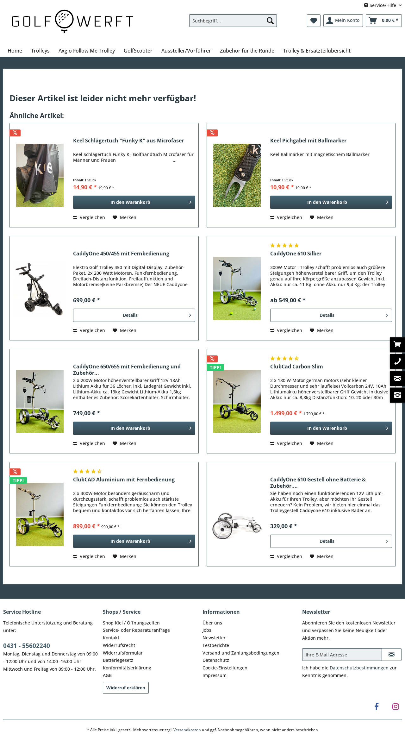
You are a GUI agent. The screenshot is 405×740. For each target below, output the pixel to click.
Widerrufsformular (123, 653)
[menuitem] (233, 20)
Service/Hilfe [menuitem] (382, 5)
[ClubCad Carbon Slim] (237, 401)
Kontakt (111, 638)
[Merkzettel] (314, 20)
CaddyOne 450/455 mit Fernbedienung (121, 253)
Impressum (214, 675)
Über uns (212, 623)
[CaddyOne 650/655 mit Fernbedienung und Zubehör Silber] (40, 401)
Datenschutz (215, 660)
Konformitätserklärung (127, 668)
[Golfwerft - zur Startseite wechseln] (72, 20)
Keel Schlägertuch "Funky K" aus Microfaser (128, 140)
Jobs (206, 630)
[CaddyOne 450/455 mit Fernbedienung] (40, 288)
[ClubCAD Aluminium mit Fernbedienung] (40, 514)
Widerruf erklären (125, 688)
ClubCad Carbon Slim (296, 366)
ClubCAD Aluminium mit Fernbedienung (124, 479)
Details (130, 315)
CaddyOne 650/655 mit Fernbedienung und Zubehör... (127, 369)
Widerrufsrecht (119, 645)
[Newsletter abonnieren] (392, 654)
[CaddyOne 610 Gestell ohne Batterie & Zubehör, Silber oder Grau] (237, 514)
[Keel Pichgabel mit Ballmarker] (237, 175)
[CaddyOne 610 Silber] (237, 288)
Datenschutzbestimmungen (359, 668)
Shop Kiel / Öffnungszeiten (131, 623)
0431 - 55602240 (26, 646)
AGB (107, 675)
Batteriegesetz (118, 660)
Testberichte (215, 645)
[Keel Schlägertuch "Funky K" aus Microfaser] (40, 175)
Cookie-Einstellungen (224, 668)
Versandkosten (187, 729)
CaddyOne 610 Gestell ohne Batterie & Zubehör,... (318, 482)
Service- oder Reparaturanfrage (136, 630)
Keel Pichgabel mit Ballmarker (308, 140)
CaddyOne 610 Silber (295, 253)
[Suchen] (270, 20)
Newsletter (214, 638)
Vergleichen (91, 217)
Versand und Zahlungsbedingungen (240, 653)
